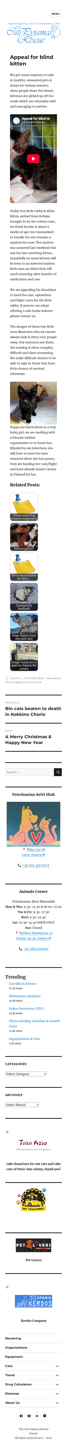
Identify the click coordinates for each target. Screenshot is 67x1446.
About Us (12, 1403)
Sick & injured (33, 682)
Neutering (13, 1338)
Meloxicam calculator (25, 996)
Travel (10, 1375)
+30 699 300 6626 (36, 865)
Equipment (14, 1357)
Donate (33, 1433)
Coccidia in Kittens (22, 984)
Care (8, 1366)
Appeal (19, 682)
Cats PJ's (15, 678)
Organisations (16, 1347)
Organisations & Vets (24, 1039)
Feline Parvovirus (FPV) (26, 1008)
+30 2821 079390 (35, 949)
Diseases (12, 1393)
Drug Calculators (18, 1384)
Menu (56, 13)
